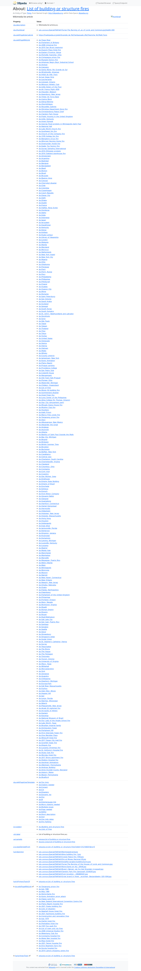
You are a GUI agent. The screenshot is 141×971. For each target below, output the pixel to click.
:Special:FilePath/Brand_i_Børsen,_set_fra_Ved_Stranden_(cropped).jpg (71, 869)
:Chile (42, 185)
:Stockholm (44, 316)
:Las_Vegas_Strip (46, 77)
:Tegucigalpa (45, 646)
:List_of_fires (45, 388)
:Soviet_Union (45, 639)
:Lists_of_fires (45, 829)
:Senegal (43, 306)
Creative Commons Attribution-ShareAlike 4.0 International (94, 967)
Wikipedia (52, 967)
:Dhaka (43, 200)
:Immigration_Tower (48, 728)
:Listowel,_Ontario (47, 82)
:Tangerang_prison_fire (49, 417)
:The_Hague (44, 651)
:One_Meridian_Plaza (48, 735)
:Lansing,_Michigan (47, 540)
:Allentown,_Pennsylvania (50, 765)
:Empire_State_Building (49, 481)
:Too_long (44, 782)
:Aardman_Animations (48, 762)
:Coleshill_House (46, 373)
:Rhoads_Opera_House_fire (50, 405)
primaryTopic (21, 956)
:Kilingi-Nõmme (46, 102)
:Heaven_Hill (45, 693)
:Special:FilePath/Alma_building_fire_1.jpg (60, 854)
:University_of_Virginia (49, 661)
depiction (18, 852)
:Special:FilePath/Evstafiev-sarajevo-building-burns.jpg (65, 862)
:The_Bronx (44, 649)
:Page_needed (45, 809)
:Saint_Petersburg (47, 296)
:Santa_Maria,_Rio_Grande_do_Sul (53, 70)
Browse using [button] (36, 3)
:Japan (42, 220)
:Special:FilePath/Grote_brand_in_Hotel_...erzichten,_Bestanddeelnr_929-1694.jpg (75, 876)
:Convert (43, 787)
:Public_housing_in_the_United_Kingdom (56, 116)
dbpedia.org (83, 13)
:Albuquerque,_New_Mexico (51, 422)
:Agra (42, 420)
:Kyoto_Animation (47, 360)
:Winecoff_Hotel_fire (48, 738)
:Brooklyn (44, 447)
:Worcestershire (46, 669)
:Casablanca (44, 454)
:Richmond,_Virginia (48, 605)
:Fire (41, 797)
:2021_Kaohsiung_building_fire (52, 914)
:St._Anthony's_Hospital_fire (51, 750)
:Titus (42, 331)
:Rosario (43, 612)
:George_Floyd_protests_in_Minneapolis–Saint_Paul (60, 124)
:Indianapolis (45, 523)
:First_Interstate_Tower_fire (50, 733)
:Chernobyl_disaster (48, 183)
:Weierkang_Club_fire (48, 933)
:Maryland (44, 247)
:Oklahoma (44, 264)
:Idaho (42, 213)
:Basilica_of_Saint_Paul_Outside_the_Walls (56, 434)
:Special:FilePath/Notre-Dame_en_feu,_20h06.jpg (62, 866)
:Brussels (43, 176)
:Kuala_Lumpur (46, 235)
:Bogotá (43, 439)
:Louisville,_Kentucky (48, 543)
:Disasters (44, 792)
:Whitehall (44, 666)
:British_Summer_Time (49, 444)
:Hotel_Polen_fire (46, 395)
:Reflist (42, 812)
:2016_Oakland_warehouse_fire (52, 153)
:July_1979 (44, 918)
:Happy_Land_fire (47, 899)
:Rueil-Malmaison (47, 617)
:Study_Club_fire (46, 752)
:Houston (43, 521)
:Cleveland (44, 464)
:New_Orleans (45, 580)
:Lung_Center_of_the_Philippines (52, 397)
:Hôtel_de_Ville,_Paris (48, 74)
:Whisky (43, 353)
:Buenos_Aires (45, 178)
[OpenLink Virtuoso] (52, 964)
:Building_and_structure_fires (51, 827)
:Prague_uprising (47, 365)
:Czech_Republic (46, 193)
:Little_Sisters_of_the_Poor (50, 87)
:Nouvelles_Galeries (47, 107)
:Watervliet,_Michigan (48, 383)
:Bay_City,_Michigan (47, 437)
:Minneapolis (45, 568)
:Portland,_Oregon (47, 600)
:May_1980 (44, 891)
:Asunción (44, 429)
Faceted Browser (104, 3)
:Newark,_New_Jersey (48, 582)
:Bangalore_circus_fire (48, 139)
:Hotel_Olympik (46, 121)
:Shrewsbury (45, 634)
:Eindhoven (44, 479)
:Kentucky (44, 227)
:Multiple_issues (46, 807)
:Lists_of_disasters (47, 909)
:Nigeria (43, 259)
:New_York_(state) (47, 254)
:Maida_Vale (44, 550)
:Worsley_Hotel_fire (47, 755)
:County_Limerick (47, 356)
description (19, 25)
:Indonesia (44, 217)
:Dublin (43, 203)
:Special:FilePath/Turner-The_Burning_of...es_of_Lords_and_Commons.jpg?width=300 (76, 30)
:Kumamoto (44, 538)
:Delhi (42, 198)
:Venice (43, 343)
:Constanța (44, 469)
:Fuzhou (43, 688)
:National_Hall (45, 126)
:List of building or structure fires (54, 839)
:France (43, 205)
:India (42, 215)
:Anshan (43, 65)
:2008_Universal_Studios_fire (51, 931)
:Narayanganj (45, 375)
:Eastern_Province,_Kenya (50, 52)
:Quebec (43, 286)
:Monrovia (44, 570)
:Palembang (44, 592)
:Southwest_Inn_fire (48, 131)
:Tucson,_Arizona (46, 659)
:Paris (42, 269)
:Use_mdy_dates (46, 819)
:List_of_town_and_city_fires (51, 928)
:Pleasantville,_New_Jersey (50, 706)
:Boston (43, 171)
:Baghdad (44, 161)
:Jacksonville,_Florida (48, 528)
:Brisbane (44, 442)
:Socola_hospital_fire (48, 948)
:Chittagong (44, 679)
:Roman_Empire (46, 609)
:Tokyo (42, 333)
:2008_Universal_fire (48, 45)
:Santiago (44, 624)
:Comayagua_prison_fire (49, 57)
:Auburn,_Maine (46, 772)
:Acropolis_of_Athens (48, 711)
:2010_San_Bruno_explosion (51, 47)
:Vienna (43, 346)
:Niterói (43, 703)
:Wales (42, 351)
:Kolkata (43, 232)
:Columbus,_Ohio (47, 466)
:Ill (41, 799)
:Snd (41, 817)
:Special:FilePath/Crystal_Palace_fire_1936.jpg (61, 857)
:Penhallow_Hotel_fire (48, 923)
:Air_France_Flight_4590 (49, 89)
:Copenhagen (45, 190)
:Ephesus (43, 489)
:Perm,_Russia (45, 272)
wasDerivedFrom (21, 847)
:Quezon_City (45, 289)
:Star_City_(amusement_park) (51, 402)
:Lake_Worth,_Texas (47, 723)
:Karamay (44, 715)
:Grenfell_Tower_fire (48, 743)
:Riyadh (43, 607)
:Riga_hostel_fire (46, 941)
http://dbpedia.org (55, 13)
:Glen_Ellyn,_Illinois (47, 691)
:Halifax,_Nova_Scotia (48, 208)
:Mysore (43, 572)
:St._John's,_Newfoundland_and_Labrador (56, 314)
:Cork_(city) (44, 471)
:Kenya (42, 230)
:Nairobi (43, 575)
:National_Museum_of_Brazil (51, 718)
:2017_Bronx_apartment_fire (51, 757)
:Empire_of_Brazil (47, 484)
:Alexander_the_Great (48, 425)
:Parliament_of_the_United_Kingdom (54, 595)
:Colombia (44, 188)
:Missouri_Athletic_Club (49, 84)
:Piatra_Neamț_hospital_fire (51, 904)
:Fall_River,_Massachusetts (50, 686)
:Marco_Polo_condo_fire (49, 415)
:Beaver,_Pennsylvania (48, 775)
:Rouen (43, 614)
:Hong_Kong (45, 518)
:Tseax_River (45, 40)
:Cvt (41, 790)
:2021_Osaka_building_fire (50, 906)
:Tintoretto (44, 656)
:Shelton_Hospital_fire (48, 760)
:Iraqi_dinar (44, 526)
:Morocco (44, 250)
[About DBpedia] (20, 3)
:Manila (43, 245)
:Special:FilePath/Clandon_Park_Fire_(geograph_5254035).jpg (67, 871)
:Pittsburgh (44, 282)
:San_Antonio (45, 299)
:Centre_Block (45, 99)
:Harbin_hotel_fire (47, 921)
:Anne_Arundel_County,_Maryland (53, 770)
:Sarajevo (43, 627)
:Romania (44, 294)
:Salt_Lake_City (45, 619)
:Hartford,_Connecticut (49, 503)
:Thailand (43, 328)
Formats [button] (49, 3)
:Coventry (44, 474)
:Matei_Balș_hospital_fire (49, 938)
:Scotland (43, 304)
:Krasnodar (44, 536)
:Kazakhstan (45, 225)
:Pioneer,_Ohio (45, 380)
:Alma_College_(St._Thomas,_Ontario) (54, 400)
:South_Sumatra (46, 311)
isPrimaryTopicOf (21, 881)
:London (43, 240)
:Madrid (43, 548)
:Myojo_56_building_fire (49, 390)
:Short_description (47, 814)
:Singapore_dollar (47, 637)
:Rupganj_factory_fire (48, 60)
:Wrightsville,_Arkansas (49, 72)
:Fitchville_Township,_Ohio (50, 55)
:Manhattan (44, 555)
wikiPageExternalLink (23, 35)
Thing (29, 13)
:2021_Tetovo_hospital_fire (50, 943)
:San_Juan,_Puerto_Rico (49, 622)
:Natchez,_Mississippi (48, 701)
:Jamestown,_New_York (49, 358)
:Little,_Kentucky (46, 119)
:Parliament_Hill (46, 730)
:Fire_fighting (45, 822)
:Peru (42, 274)
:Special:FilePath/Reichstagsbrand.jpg (58, 852)
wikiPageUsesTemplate (24, 782)
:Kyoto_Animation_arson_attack (52, 896)
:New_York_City (46, 257)
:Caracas (43, 180)
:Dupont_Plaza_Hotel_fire (50, 50)
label (16, 834)
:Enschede (44, 486)
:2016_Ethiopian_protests (50, 151)
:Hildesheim (44, 511)
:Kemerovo (44, 531)
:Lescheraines (45, 79)
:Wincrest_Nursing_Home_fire (51, 141)
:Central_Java (45, 457)
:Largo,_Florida (46, 698)
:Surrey (43, 644)
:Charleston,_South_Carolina (51, 459)
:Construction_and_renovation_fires (54, 916)
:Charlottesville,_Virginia (49, 462)
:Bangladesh (45, 166)
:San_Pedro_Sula (46, 370)
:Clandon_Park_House (48, 114)
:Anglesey (44, 427)
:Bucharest (44, 449)
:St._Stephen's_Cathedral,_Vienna (53, 642)
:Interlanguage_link (47, 802)
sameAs (17, 839)
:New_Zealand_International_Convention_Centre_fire (60, 901)
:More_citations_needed (49, 804)
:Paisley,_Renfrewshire (49, 590)
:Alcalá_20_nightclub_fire (49, 708)
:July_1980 (44, 889)
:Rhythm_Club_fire (47, 407)
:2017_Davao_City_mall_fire (50, 740)
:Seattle (43, 629)
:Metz (42, 565)
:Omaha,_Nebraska (47, 585)
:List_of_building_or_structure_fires (57, 881)
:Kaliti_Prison (45, 412)
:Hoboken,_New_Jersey (49, 513)
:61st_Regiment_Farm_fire (50, 946)
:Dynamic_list (45, 794)
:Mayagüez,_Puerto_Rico (49, 560)
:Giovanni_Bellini (46, 496)
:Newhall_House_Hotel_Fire (50, 911)
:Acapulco (44, 676)
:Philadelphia (45, 277)
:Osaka (43, 587)
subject (17, 827)
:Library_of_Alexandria (48, 237)
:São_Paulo (44, 321)
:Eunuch (43, 491)
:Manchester (45, 553)
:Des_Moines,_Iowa (47, 476)
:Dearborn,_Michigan (48, 681)
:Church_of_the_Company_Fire (52, 134)
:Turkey (43, 336)
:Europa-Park (45, 683)
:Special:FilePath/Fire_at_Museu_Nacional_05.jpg (62, 859)
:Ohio (42, 262)
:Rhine (42, 291)
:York (42, 671)
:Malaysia (43, 242)
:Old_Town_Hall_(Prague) (49, 378)
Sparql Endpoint (120, 3)
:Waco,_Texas (45, 664)
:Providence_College (48, 368)
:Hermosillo (44, 508)
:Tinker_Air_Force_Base (49, 97)
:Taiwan (43, 326)
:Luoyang (43, 545)
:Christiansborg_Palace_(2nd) (51, 111)
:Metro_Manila (45, 563)
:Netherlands (45, 252)
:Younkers (44, 410)
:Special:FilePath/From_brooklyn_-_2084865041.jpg (63, 874)
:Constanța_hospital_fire (49, 936)
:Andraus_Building (47, 767)
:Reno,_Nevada (46, 602)
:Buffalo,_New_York (47, 452)
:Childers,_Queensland (49, 385)
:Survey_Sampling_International (52, 148)
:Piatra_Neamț (45, 363)
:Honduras (44, 210)
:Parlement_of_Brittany (49, 42)
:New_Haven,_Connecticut (50, 577)
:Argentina (44, 158)
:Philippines (44, 279)
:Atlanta (43, 432)
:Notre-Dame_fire (47, 894)
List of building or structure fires (58, 8)
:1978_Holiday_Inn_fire (49, 136)
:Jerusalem (44, 222)
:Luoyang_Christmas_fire (49, 748)
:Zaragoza (44, 674)
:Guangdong (45, 501)
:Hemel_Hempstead (47, 506)
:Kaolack (43, 713)
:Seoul (42, 632)
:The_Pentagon (46, 654)
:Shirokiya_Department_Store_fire (53, 109)
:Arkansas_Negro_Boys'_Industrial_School (56, 62)
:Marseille (44, 558)
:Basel (42, 168)
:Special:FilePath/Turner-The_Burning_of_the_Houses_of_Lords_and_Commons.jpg (76, 864)
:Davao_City (44, 195)
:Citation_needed (46, 785)
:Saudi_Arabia (45, 301)
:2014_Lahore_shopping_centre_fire (54, 951)
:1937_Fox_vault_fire (48, 926)
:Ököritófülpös (46, 104)
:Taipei (42, 323)
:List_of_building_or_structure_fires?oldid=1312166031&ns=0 (67, 847)
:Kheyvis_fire (45, 745)
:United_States (45, 338)
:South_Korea (45, 309)
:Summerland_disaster (49, 393)
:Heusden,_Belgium (47, 92)
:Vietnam (43, 348)
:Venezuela (44, 341)
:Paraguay (44, 267)
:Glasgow (43, 499)
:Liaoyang (44, 67)
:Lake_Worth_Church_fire (50, 129)
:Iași (41, 696)
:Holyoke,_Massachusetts (50, 516)
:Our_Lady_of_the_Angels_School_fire (54, 720)
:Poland (43, 284)
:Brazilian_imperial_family (50, 725)
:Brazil (42, 173)
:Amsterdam (45, 156)
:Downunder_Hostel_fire (49, 143)
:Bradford (44, 777)
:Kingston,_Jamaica (47, 533)
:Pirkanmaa (44, 597)
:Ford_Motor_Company (49, 494)
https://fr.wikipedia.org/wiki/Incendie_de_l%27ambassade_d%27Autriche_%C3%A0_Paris (73, 35)
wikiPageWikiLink (21, 40)
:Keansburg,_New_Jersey (49, 94)
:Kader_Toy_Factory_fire (49, 146)
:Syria (42, 319)
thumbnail (18, 30)
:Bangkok (44, 163)
